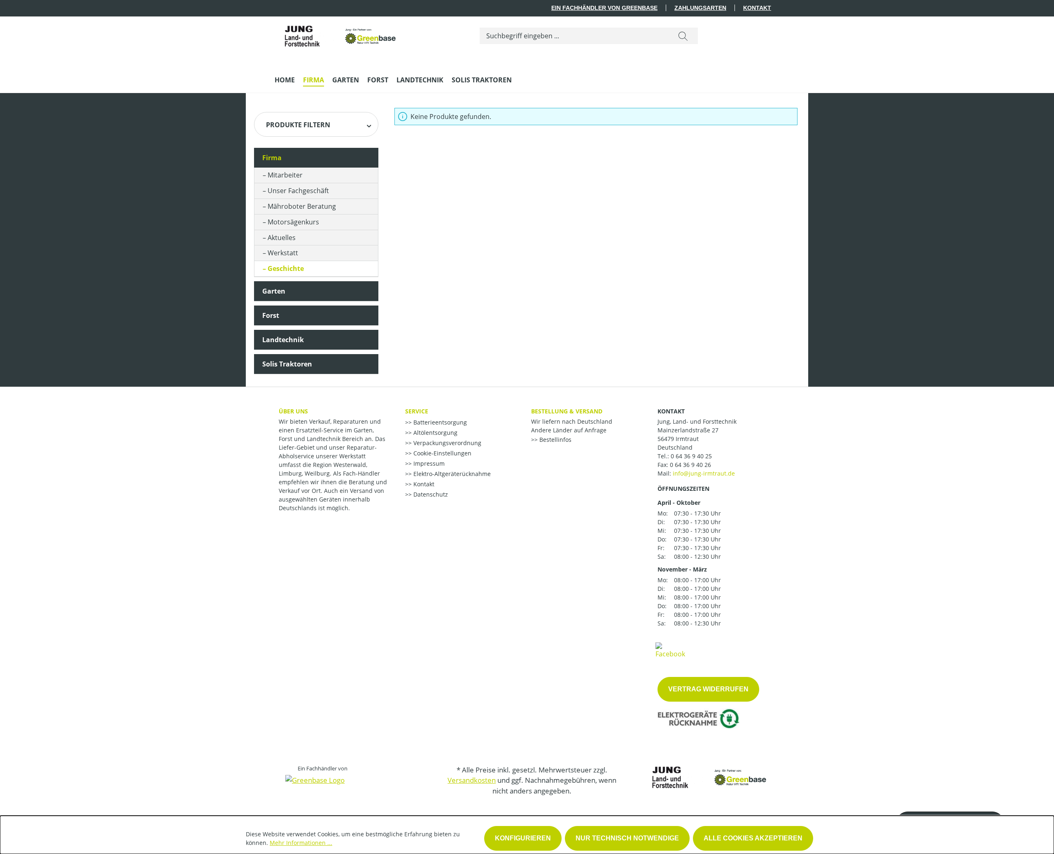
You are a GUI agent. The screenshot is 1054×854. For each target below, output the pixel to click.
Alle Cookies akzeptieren (753, 838)
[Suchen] (683, 36)
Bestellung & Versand (566, 411)
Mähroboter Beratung (302, 206)
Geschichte (286, 268)
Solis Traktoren (287, 364)
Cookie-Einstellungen (441, 453)
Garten (273, 291)
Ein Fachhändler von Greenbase (604, 8)
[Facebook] (670, 649)
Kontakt (757, 8)
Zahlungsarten (700, 8)
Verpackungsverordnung (446, 443)
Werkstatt (283, 252)
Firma (272, 157)
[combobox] (574, 36)
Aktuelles (282, 237)
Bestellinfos (554, 439)
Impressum (428, 463)
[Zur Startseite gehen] (336, 34)
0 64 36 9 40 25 (691, 456)
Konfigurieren (523, 838)
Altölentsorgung (434, 432)
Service (416, 411)
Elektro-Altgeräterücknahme (451, 474)
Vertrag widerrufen (708, 689)
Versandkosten (472, 780)
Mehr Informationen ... (301, 843)
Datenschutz (430, 494)
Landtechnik (283, 339)
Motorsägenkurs (293, 221)
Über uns (293, 411)
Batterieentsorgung (439, 422)
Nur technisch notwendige (627, 838)
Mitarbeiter (285, 175)
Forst (270, 315)
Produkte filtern (298, 124)
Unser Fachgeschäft (298, 190)
